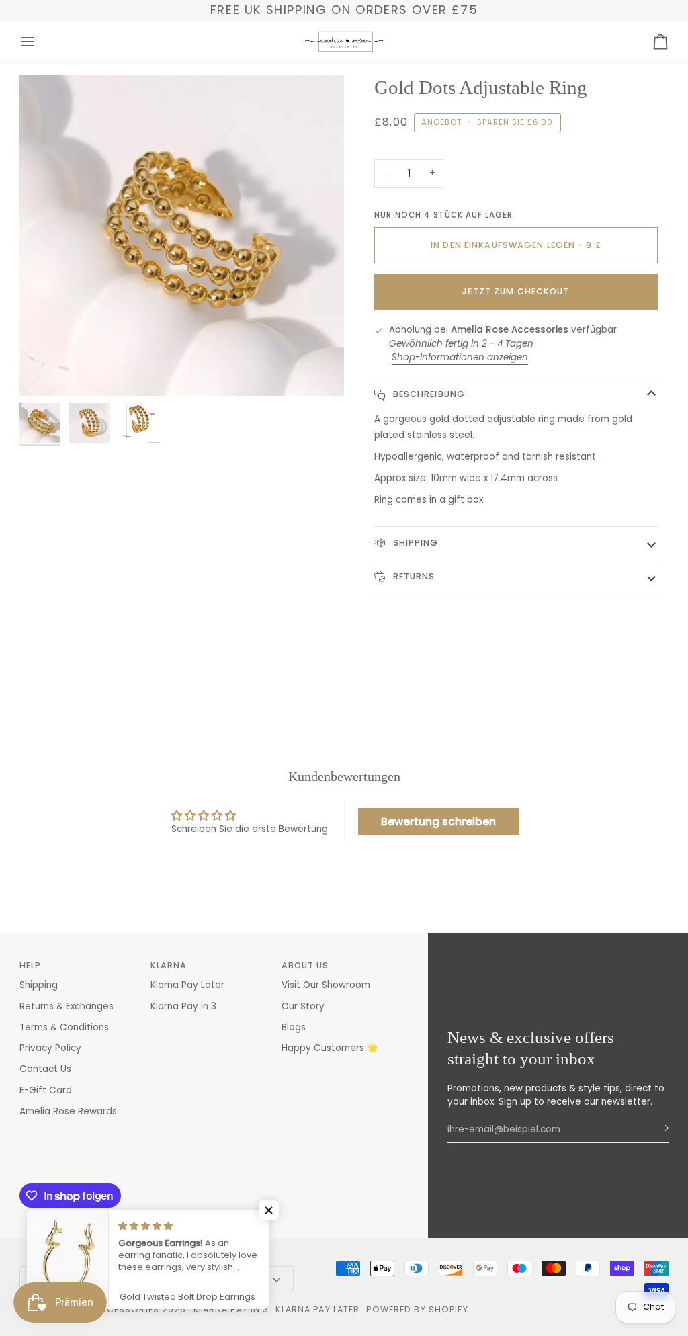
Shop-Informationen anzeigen (460, 357)
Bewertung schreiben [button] (438, 821)
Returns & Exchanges (66, 1006)
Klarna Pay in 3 (183, 1006)
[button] (269, 1210)
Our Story (303, 1006)
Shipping (414, 542)
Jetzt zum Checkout (515, 291)
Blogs (294, 1027)
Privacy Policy (50, 1048)
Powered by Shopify (417, 1309)
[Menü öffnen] (39, 41)
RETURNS (412, 576)
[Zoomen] (44, 370)
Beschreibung (427, 394)
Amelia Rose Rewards (68, 1111)
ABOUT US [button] (305, 965)
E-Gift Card (45, 1090)
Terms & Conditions (64, 1027)
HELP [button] (30, 965)
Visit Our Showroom (326, 984)
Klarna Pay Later (187, 984)
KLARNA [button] (168, 965)
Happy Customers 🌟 (330, 1048)
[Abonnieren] (657, 1127)
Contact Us (45, 1068)
